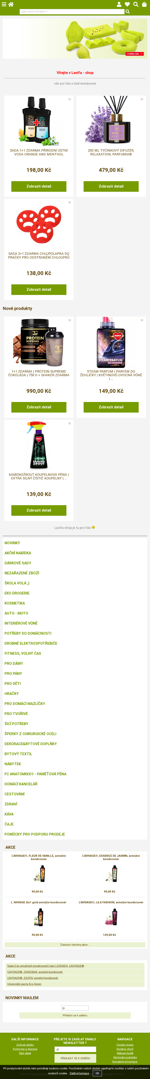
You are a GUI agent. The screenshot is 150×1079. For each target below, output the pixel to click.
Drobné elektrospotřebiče (31, 643)
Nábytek (13, 764)
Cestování (15, 794)
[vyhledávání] (137, 5)
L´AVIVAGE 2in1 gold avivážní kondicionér (38, 902)
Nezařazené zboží (22, 573)
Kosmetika (15, 603)
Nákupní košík (125, 1053)
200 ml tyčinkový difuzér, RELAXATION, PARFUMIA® (111, 152)
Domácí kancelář (21, 784)
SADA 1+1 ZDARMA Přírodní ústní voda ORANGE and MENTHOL (39, 152)
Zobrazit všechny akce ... (75, 944)
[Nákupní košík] (146, 5)
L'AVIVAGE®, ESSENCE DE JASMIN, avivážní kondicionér (111, 857)
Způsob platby (25, 1044)
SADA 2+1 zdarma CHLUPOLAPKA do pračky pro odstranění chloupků (39, 255)
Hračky (12, 693)
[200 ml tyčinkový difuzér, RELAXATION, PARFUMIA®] (111, 121)
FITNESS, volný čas (23, 653)
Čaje (9, 824)
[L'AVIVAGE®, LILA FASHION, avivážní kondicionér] (111, 917)
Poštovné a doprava (25, 1049)
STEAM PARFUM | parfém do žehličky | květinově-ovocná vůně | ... (111, 375)
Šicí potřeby (16, 724)
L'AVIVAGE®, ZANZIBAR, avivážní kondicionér (35, 972)
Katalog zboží (125, 1049)
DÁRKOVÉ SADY (18, 563)
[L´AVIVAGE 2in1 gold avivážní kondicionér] (38, 917)
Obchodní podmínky (125, 1057)
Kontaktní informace (125, 1061)
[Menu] (4, 4)
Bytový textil (18, 754)
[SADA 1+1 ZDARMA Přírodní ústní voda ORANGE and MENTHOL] (38, 121)
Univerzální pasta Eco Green (24, 984)
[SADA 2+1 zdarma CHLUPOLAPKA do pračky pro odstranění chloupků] (38, 224)
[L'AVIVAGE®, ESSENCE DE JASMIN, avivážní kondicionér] (111, 874)
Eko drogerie (17, 593)
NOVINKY (12, 543)
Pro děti (13, 683)
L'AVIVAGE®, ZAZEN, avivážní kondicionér (32, 978)
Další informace (79, 1073)
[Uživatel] (129, 5)
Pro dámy (14, 663)
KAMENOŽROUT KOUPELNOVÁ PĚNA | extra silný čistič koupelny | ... (39, 476)
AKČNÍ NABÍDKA (18, 553)
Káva (9, 814)
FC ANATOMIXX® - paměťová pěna (35, 774)
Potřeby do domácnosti (28, 633)
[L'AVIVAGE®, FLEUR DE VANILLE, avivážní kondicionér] (39, 874)
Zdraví (11, 804)
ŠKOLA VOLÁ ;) (17, 583)
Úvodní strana (125, 1044)
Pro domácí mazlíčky (25, 703)
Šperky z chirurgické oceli (30, 734)
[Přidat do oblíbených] (69, 99)
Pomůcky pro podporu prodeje (35, 834)
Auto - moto (16, 613)
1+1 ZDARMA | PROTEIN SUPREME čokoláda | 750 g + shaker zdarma (38, 373)
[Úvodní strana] (12, 5)
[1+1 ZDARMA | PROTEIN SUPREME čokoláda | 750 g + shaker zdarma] (38, 342)
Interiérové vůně (21, 623)
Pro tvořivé (16, 714)
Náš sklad (25, 1053)
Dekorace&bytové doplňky (31, 744)
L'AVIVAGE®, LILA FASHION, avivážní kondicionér (111, 902)
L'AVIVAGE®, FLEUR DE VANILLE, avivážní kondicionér (39, 857)
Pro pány (13, 673)
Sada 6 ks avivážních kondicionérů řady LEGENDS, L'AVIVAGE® (45, 966)
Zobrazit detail (39, 186)
